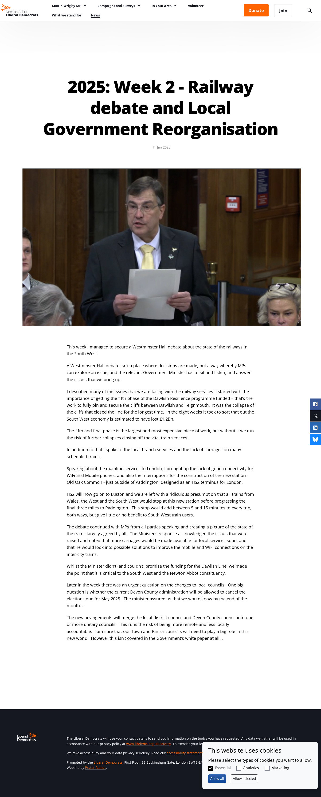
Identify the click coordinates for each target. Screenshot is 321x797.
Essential (223, 767)
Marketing (280, 767)
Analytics (251, 767)
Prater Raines (95, 767)
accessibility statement (185, 753)
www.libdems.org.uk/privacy (148, 744)
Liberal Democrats (108, 762)
